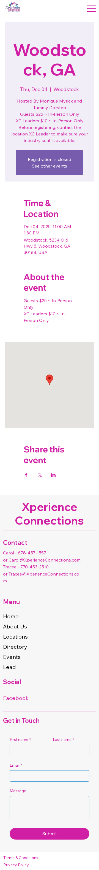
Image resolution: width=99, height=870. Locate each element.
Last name (63, 739)
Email (16, 765)
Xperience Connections (49, 513)
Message (18, 790)
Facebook (16, 698)
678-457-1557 (32, 553)
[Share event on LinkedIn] (53, 475)
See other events (49, 166)
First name (20, 739)
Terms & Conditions (20, 857)
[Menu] (91, 8)
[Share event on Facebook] (26, 475)
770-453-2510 (34, 566)
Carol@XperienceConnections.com (45, 560)
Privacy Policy (16, 864)
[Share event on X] (39, 475)
